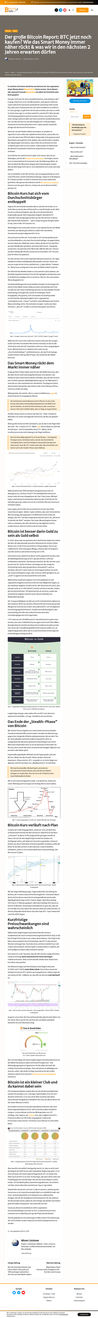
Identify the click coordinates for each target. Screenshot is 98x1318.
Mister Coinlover (30, 1240)
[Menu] (92, 10)
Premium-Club (49, 1294)
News (15, 31)
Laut (39, 427)
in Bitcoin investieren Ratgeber (44, 1074)
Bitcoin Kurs (31, 92)
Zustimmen (84, 1314)
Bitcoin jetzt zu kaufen (49, 182)
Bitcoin (8, 31)
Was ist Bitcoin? (77, 152)
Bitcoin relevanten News (34, 158)
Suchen (72, 109)
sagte (53, 393)
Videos (49, 1301)
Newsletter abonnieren (80, 101)
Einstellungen (63, 1314)
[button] (82, 10)
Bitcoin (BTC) (29, 89)
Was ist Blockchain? (78, 147)
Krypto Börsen (49, 1297)
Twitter (32, 1115)
